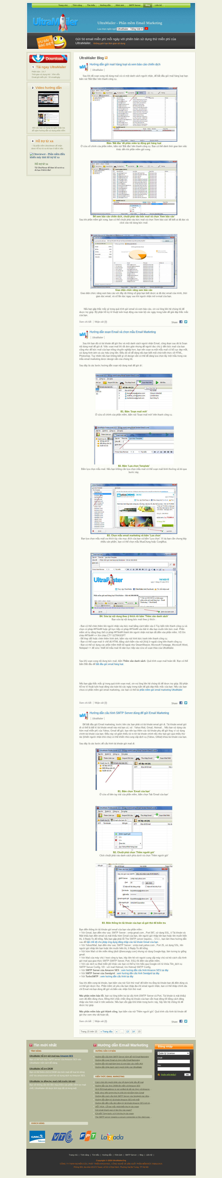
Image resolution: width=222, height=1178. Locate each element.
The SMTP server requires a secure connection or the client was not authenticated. (123, 1117)
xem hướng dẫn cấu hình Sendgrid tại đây (138, 973)
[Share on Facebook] (181, 321)
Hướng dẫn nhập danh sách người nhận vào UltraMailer (118, 1067)
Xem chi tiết (85, 322)
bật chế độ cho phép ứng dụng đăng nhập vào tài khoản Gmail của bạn (122, 942)
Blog (148, 5)
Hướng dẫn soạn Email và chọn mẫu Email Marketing (123, 331)
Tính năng (77, 5)
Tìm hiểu (91, 5)
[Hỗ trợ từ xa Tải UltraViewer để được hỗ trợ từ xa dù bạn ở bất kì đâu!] (48, 157)
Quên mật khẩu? (168, 1075)
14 (133, 1031)
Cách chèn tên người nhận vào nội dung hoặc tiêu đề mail (119, 1082)
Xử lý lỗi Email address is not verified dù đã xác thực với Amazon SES (123, 1089)
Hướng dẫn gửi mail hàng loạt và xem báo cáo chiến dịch (125, 64)
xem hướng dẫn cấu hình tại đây (116, 976)
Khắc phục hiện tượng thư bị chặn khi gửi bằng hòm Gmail (119, 1093)
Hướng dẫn (105, 5)
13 (127, 1031)
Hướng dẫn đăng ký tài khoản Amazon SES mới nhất (117, 1100)
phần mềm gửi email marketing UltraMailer (161, 690)
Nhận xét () (101, 322)
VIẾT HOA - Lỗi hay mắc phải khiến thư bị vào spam (117, 1107)
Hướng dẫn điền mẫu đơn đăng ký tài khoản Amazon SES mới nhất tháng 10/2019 (123, 1103)
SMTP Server (134, 5)
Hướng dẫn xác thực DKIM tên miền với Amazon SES (117, 1086)
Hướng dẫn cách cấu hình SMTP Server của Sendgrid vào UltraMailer (123, 1096)
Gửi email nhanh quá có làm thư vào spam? (113, 1110)
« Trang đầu (107, 1031)
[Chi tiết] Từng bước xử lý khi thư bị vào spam (114, 1113)
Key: (159, 1065)
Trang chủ (63, 5)
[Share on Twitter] (185, 321)
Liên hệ (158, 5)
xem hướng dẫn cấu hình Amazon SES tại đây (144, 970)
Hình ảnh (120, 5)
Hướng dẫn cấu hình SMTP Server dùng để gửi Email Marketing (129, 712)
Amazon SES (66, 1056)
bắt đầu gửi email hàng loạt (109, 664)
